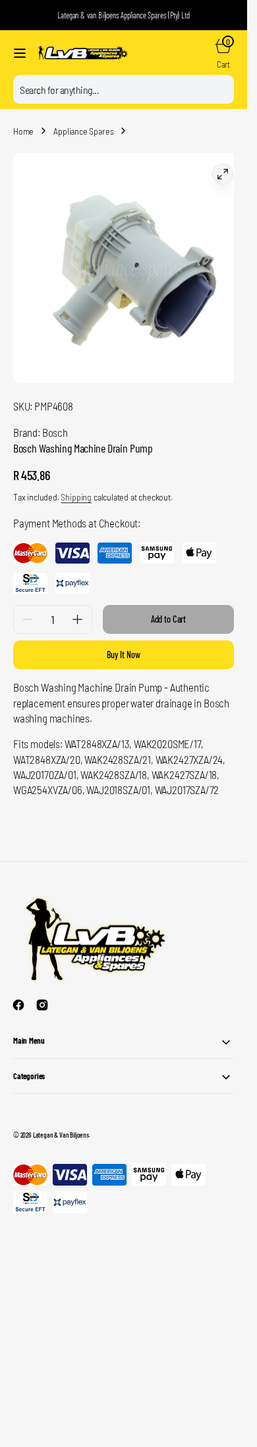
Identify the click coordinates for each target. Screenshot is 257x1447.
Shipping (76, 487)
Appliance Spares (83, 131)
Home (23, 131)
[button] (19, 53)
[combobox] (123, 89)
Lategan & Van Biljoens (61, 1125)
